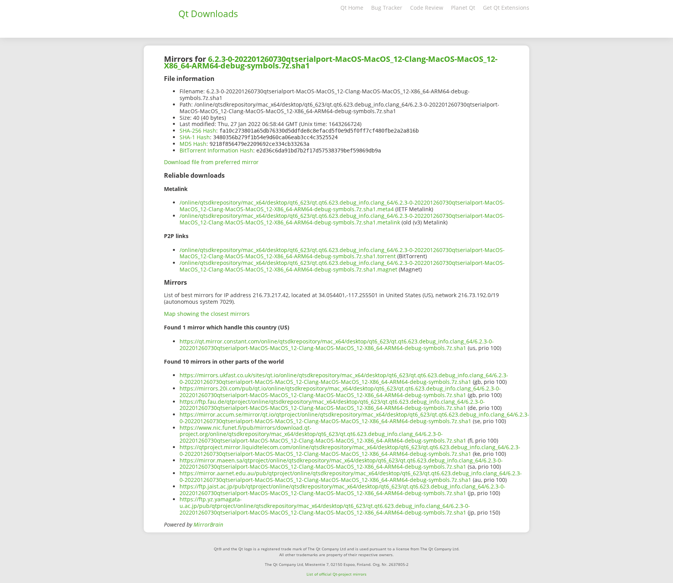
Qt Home (351, 7)
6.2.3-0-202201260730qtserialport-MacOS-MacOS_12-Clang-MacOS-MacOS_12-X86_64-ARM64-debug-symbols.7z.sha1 (330, 62)
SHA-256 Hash (198, 130)
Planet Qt (463, 7)
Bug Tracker (386, 7)
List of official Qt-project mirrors (336, 574)
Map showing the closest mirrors (207, 313)
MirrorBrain (208, 524)
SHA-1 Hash (195, 137)
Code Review (426, 7)
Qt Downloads (208, 13)
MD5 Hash (193, 143)
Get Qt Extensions (506, 7)
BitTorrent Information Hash (216, 150)
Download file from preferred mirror (211, 162)
